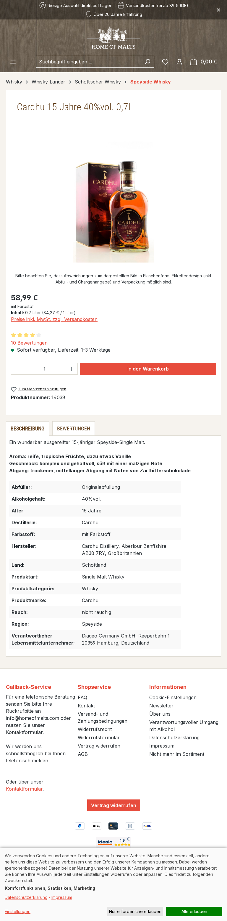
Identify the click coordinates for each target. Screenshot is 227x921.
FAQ (82, 697)
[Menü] (13, 62)
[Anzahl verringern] (17, 369)
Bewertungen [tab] (73, 428)
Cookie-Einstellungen (173, 697)
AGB (83, 754)
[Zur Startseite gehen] (113, 38)
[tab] (27, 428)
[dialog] (113, 884)
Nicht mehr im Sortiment (176, 754)
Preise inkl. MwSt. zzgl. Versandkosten (54, 319)
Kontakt (86, 706)
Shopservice (94, 687)
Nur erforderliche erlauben (135, 911)
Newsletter (161, 706)
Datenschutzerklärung (174, 737)
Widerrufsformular (99, 737)
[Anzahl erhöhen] (72, 369)
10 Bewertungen (29, 343)
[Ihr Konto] (179, 62)
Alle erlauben (194, 911)
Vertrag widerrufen (99, 746)
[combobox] (88, 62)
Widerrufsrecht (95, 729)
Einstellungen (17, 911)
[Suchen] (147, 62)
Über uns (160, 714)
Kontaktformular (24, 789)
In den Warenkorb (148, 369)
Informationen (168, 687)
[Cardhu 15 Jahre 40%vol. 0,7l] (113, 202)
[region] (113, 202)
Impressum (161, 746)
